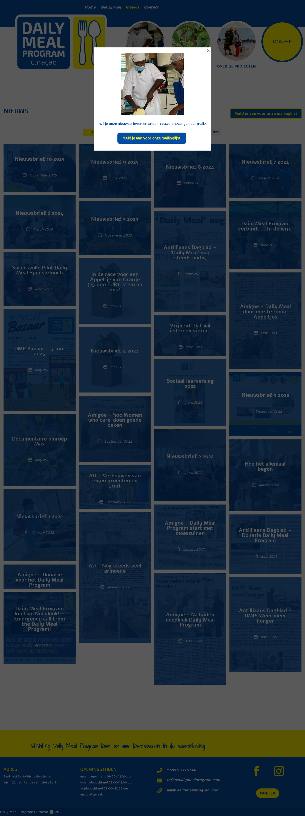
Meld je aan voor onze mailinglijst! (151, 138)
